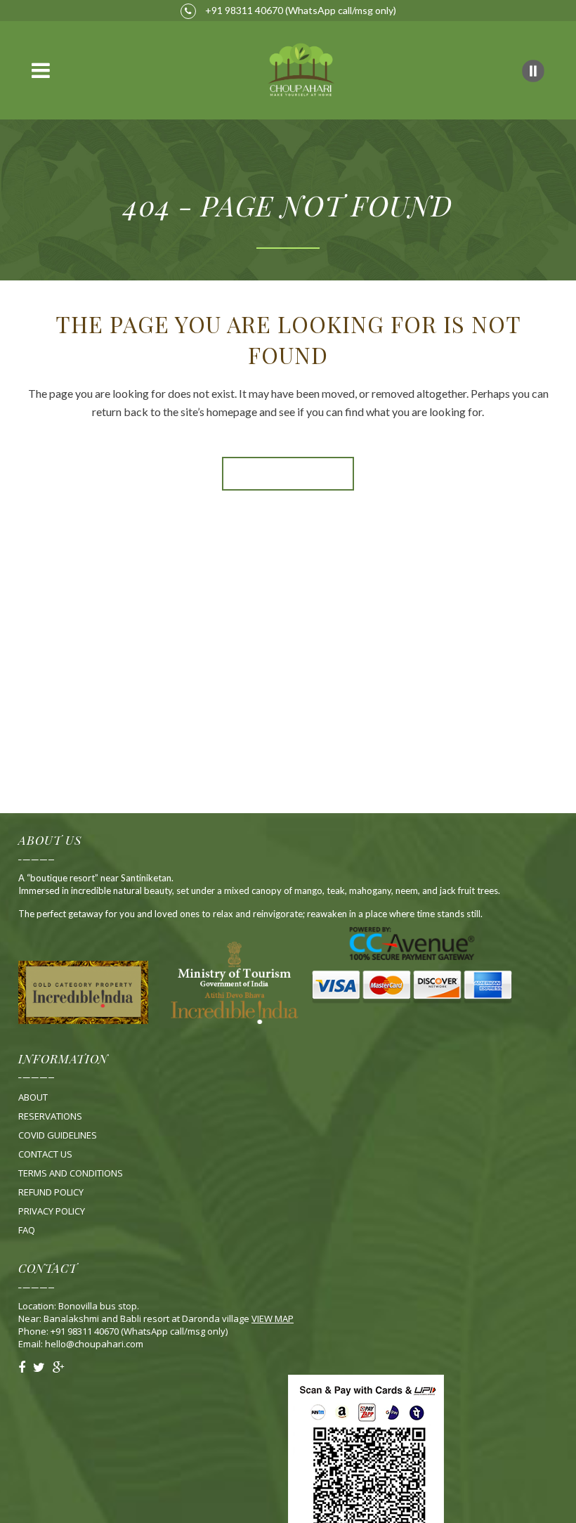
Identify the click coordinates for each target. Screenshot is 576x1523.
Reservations (50, 1116)
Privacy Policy (51, 1211)
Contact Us (45, 1154)
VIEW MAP (272, 1318)
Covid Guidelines (57, 1135)
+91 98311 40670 (243, 10)
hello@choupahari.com (94, 1343)
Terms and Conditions (70, 1173)
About (33, 1097)
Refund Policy (51, 1192)
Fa (26, 1230)
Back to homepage (288, 473)
